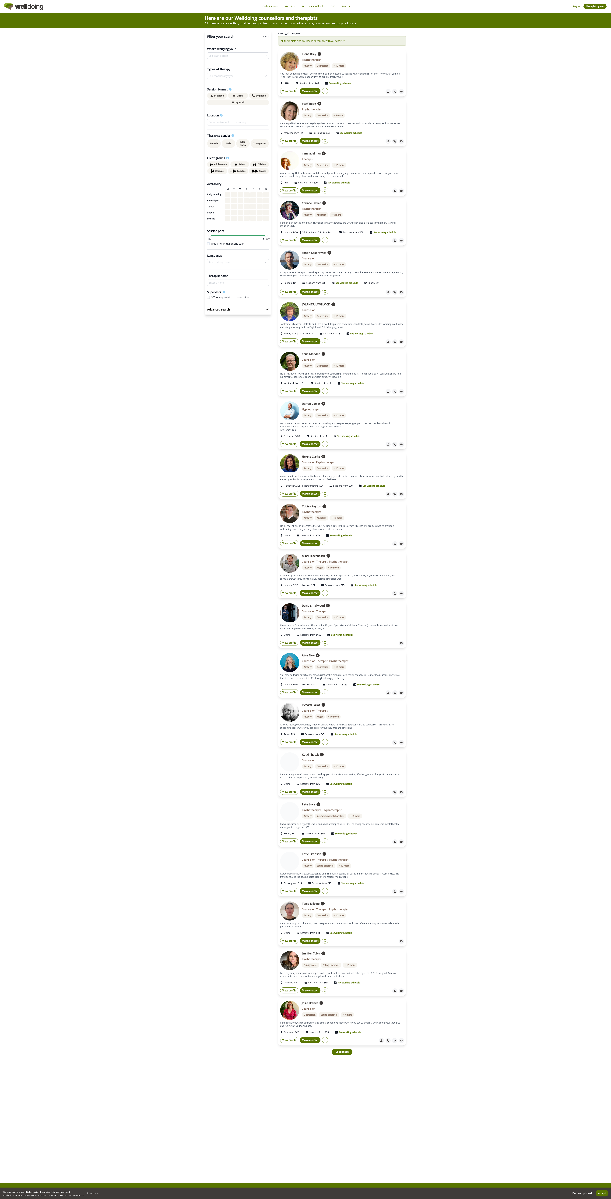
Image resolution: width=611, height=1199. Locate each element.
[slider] (210, 235)
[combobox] (238, 122)
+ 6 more (338, 115)
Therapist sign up (595, 6)
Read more (93, 1193)
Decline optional (582, 1193)
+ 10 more (339, 65)
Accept (602, 1193)
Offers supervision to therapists (230, 297)
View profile (289, 91)
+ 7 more (347, 1014)
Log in (576, 6)
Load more (342, 1051)
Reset (266, 36)
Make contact (310, 91)
